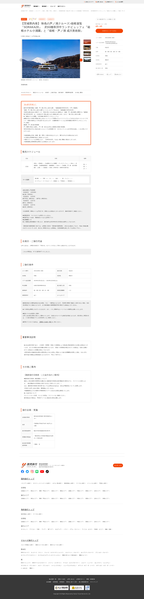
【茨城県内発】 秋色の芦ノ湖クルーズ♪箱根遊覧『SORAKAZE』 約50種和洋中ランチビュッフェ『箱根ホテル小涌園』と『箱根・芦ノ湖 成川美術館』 (95, 10)
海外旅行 (44, 6)
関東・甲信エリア (44, 490)
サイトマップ (94, 582)
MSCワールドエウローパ (39, 562)
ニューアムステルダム (70, 565)
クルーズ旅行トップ (29, 540)
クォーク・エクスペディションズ (53, 552)
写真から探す (103, 483)
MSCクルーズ (25, 552)
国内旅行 (36, 6)
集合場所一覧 (52, 579)
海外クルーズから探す (56, 544)
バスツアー (38, 10)
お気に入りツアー (89, 1)
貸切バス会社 (61, 579)
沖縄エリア (106, 490)
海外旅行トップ (27, 510)
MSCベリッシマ (25, 562)
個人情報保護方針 (84, 582)
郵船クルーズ (82, 555)
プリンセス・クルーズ (101, 552)
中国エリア (80, 490)
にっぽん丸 (24, 568)
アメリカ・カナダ (87, 529)
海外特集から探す (26, 514)
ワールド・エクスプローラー (71, 562)
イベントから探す (92, 483)
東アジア (50, 529)
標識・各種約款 (90, 579)
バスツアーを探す (26, 483)
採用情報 (55, 582)
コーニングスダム (56, 565)
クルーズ (52, 6)
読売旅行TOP (24, 10)
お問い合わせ (100, 1)
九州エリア (97, 490)
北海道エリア (24, 490)
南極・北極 (108, 529)
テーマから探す (80, 483)
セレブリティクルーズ (87, 552)
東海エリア (63, 490)
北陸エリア (54, 490)
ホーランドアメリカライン (28, 555)
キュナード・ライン (36, 552)
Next (81, 60)
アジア (43, 529)
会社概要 (48, 582)
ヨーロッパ (24, 529)
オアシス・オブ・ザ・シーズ (86, 565)
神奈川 (55, 10)
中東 (38, 529)
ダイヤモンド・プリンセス (28, 565)
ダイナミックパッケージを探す (41, 483)
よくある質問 (120, 1)
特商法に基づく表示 (71, 582)
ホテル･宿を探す (57, 483)
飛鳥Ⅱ (31, 568)
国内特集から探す (69, 483)
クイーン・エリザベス (54, 562)
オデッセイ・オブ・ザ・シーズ (104, 565)
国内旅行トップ (27, 479)
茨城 (43, 10)
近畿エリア (71, 490)
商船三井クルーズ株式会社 (69, 555)
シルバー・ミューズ (86, 562)
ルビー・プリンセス (43, 565)
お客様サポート (110, 1)
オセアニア (58, 529)
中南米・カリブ (98, 529)
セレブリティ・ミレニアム (102, 562)
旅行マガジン (61, 6)
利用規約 (62, 582)
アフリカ (32, 529)
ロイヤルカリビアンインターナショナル (49, 555)
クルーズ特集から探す (27, 544)
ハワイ (65, 529)
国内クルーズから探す (42, 544)
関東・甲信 (49, 10)
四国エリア (89, 490)
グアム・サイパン (74, 529)
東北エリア (34, 490)
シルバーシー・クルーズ (71, 552)
